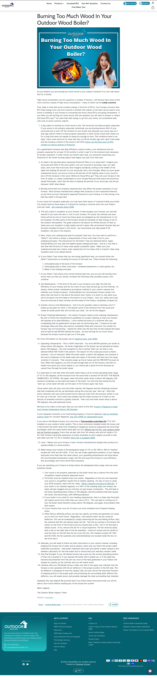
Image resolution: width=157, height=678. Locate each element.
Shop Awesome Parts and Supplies (67, 637)
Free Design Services (62, 640)
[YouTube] (27, 664)
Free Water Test (78, 7)
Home (49, 3)
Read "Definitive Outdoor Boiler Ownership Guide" (104, 643)
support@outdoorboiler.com (17, 647)
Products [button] (58, 3)
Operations (49, 597)
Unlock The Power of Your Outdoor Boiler (138, 630)
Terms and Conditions (96, 636)
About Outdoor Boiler (96, 632)
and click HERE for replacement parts (86, 417)
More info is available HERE (83, 438)
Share (114, 605)
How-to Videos (59, 647)
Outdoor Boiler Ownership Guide (135, 623)
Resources (58, 630)
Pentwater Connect (83, 664)
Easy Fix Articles (60, 623)
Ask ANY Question (90, 3)
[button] (144, 3)
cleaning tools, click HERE (86, 339)
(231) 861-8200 (13, 644)
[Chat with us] (130, 3)
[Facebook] (24, 664)
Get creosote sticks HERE (63, 207)
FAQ (55, 650)
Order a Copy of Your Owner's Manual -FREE (103, 628)
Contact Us (106, 3)
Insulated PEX (73, 3)
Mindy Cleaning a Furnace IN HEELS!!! (98, 483)
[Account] (153, 3)
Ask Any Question (60, 643)
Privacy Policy (93, 639)
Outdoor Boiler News (53, 605)
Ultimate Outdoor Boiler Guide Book (136, 627)
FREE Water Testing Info (63, 633)
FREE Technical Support (63, 627)
